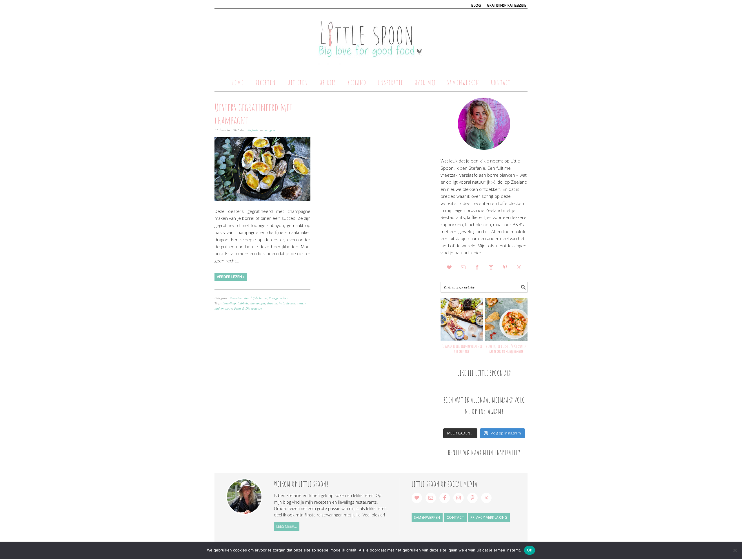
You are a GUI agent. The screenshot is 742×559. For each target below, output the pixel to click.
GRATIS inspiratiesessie (506, 5)
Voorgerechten (278, 298)
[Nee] (735, 550)
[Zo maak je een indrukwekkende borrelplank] (462, 319)
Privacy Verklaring (489, 517)
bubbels (243, 303)
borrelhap (229, 303)
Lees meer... (286, 526)
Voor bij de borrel (255, 298)
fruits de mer (287, 303)
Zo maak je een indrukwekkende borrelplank (461, 349)
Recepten (236, 298)
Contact (455, 517)
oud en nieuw (223, 308)
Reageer (269, 130)
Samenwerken (427, 517)
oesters (301, 303)
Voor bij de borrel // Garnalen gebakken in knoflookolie (506, 349)
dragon (272, 303)
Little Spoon (371, 38)
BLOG (476, 5)
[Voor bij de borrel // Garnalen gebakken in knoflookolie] (506, 319)
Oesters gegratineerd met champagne (253, 113)
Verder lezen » (231, 276)
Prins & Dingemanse (248, 308)
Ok (529, 550)
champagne (257, 303)
